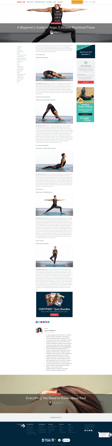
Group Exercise (20, 66)
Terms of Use (70, 426)
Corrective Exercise (20, 56)
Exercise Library (51, 427)
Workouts (19, 80)
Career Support (41, 426)
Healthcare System (20, 67)
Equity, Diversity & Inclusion (22, 59)
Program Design (20, 75)
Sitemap (69, 430)
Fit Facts (18, 62)
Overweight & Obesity (21, 74)
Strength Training (20, 77)
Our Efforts (61, 427)
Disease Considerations (21, 58)
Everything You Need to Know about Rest (56, 398)
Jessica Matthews (58, 31)
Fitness (18, 64)
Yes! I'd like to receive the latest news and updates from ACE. (85, 78)
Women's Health (20, 78)
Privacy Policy (70, 427)
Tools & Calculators (51, 429)
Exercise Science (20, 61)
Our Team (61, 426)
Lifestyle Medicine (56, 23)
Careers (60, 430)
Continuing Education (42, 429)
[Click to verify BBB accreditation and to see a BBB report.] (54, 440)
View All (18, 48)
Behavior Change (20, 51)
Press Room (61, 429)
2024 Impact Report (62, 432)
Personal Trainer (30, 429)
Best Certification (30, 427)
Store (49, 432)
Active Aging (19, 50)
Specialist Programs (42, 430)
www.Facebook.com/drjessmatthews (57, 370)
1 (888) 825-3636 (87, 428)
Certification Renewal (42, 432)
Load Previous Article (55, 417)
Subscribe (85, 82)
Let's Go (53, 314)
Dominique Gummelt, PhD (59, 402)
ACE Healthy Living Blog (52, 426)
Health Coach (29, 430)
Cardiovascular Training (21, 54)
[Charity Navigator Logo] (48, 440)
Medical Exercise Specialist (32, 433)
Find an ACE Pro (51, 430)
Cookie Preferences (71, 432)
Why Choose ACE (30, 426)
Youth (18, 82)
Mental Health (19, 70)
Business (18, 53)
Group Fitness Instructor (31, 432)
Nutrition (18, 72)
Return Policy (70, 429)
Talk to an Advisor (77, 2)
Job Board (40, 427)
